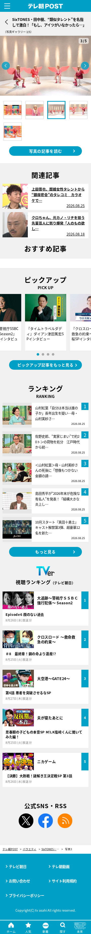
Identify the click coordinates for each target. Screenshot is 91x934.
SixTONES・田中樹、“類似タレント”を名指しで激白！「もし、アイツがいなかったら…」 (52, 849)
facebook (45, 820)
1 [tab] (38, 354)
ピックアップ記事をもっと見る (45, 364)
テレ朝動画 (61, 866)
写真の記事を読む (45, 151)
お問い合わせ (19, 880)
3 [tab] (48, 354)
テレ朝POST (45, 6)
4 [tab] (53, 354)
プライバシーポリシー (26, 895)
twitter (26, 820)
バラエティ (29, 849)
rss (65, 820)
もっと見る (45, 551)
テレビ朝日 (18, 866)
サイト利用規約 (64, 880)
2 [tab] (43, 354)
